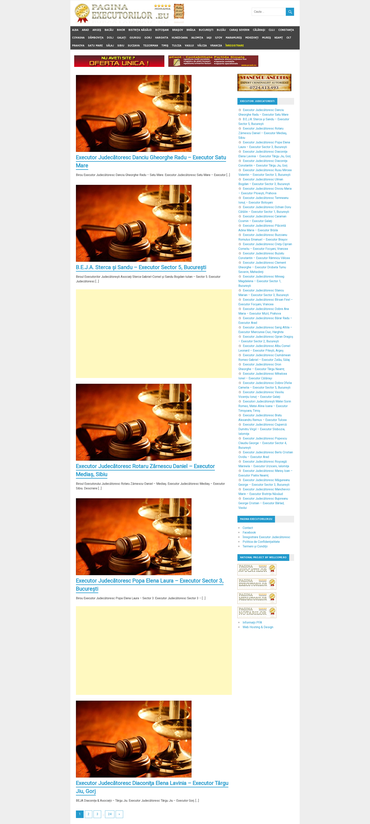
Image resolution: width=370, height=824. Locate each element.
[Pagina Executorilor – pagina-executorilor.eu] (129, 22)
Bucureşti (206, 30)
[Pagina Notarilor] (256, 617)
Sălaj (110, 45)
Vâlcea (202, 45)
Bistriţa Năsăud (140, 30)
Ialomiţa (197, 38)
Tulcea (176, 45)
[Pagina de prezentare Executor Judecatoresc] (119, 66)
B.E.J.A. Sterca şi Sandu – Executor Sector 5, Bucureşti (141, 267)
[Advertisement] (154, 333)
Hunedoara (180, 38)
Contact (248, 528)
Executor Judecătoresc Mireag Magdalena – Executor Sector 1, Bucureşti (261, 281)
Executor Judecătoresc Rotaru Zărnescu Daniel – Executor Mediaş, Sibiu (262, 133)
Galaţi (121, 38)
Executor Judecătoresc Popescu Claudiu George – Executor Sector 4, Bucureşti (262, 443)
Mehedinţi (252, 38)
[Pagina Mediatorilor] (256, 606)
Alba (75, 30)
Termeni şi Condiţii (255, 546)
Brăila (191, 30)
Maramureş (234, 38)
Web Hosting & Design (258, 627)
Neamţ (278, 38)
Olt (288, 38)
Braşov (177, 30)
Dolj (110, 38)
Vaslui (189, 45)
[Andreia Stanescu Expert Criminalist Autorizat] (264, 90)
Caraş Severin (239, 30)
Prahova (78, 45)
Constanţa (286, 30)
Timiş (164, 45)
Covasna (78, 38)
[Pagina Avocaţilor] (256, 577)
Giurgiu (135, 38)
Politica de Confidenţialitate (261, 542)
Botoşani (162, 30)
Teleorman (150, 45)
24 (110, 814)
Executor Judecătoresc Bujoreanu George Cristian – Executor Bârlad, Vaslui (263, 503)
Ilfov (218, 38)
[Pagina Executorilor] (256, 591)
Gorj (148, 38)
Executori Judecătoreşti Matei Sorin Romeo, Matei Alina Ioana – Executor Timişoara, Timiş (264, 406)
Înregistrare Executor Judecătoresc (266, 537)
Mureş (266, 38)
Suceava (134, 45)
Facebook (249, 532)
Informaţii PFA (252, 622)
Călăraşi (259, 30)
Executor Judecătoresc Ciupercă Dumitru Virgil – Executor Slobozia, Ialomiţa (262, 429)
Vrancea (216, 45)
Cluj (272, 30)
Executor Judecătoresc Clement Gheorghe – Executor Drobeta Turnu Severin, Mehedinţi (262, 267)
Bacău (109, 30)
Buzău (221, 30)
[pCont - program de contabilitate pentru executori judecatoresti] (213, 66)
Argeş (96, 30)
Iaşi (209, 38)
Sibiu (120, 45)
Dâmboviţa (95, 38)
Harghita (161, 38)
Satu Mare (95, 45)
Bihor (121, 30)
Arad (85, 30)
